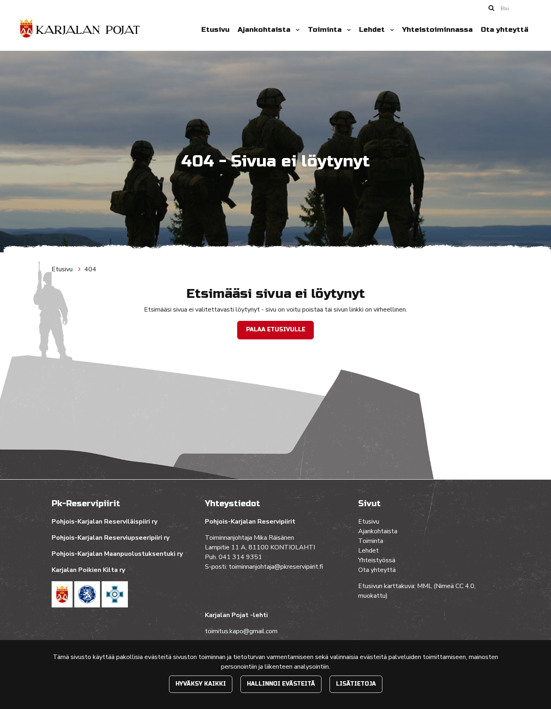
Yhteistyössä (376, 560)
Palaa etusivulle (275, 329)
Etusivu (215, 29)
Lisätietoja (356, 683)
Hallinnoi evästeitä (281, 683)
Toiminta (326, 29)
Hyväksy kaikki (200, 683)
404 (90, 269)
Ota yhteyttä (504, 29)
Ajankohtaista (265, 29)
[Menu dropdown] (296, 30)
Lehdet (373, 29)
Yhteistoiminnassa (437, 29)
